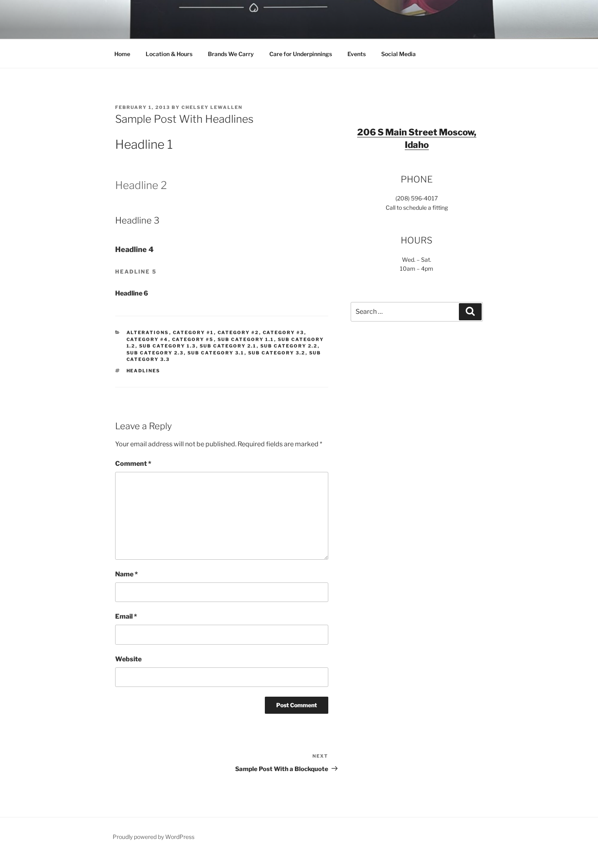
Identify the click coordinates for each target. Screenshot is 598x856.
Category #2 (238, 332)
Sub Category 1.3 (167, 346)
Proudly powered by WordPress (153, 836)
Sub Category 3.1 (216, 353)
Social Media (398, 53)
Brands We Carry (231, 53)
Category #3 (283, 332)
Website (128, 659)
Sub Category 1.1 (246, 339)
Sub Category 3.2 (277, 353)
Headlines (144, 371)
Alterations (148, 332)
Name (126, 574)
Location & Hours (169, 53)
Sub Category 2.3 (155, 353)
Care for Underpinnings (300, 53)
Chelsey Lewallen (211, 107)
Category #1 (193, 332)
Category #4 (147, 339)
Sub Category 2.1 (228, 346)
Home (122, 53)
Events (356, 53)
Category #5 (193, 339)
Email (126, 616)
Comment (133, 463)
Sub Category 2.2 (289, 346)
